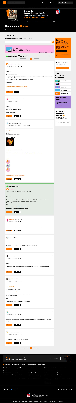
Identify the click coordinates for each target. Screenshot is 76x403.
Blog (11, 29)
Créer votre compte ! (61, 51)
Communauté (16, 25)
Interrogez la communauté (62, 67)
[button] (52, 64)
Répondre (9, 91)
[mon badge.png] (8, 162)
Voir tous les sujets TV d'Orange (46, 52)
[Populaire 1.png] (8, 166)
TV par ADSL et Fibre (11, 35)
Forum (6, 29)
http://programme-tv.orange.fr (12, 290)
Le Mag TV (58, 105)
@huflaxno (11, 286)
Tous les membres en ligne (63, 122)
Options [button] (50, 56)
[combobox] (28, 42)
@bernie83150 (8, 130)
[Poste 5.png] (8, 170)
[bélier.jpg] (10, 142)
